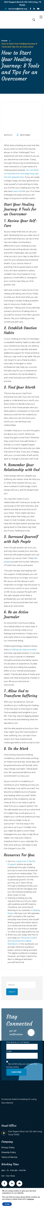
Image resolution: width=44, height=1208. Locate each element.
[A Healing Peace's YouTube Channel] (38, 9)
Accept (7, 1204)
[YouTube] (19, 1183)
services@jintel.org (17, 9)
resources (17, 191)
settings (30, 1199)
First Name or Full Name (17, 1042)
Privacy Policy (8, 1147)
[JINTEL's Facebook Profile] (30, 9)
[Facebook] (4, 1183)
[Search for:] (21, 984)
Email (8, 1051)
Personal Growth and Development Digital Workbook (22, 941)
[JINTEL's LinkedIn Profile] (34, 9)
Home (4, 41)
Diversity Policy (8, 1152)
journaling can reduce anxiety (22, 649)
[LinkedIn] (12, 1183)
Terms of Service (9, 1157)
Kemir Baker (25, 135)
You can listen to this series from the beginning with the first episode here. (21, 173)
